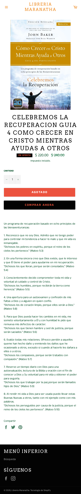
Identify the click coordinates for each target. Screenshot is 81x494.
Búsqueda (10, 459)
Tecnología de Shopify (40, 490)
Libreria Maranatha (40, 7)
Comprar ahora (39, 205)
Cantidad (9, 170)
